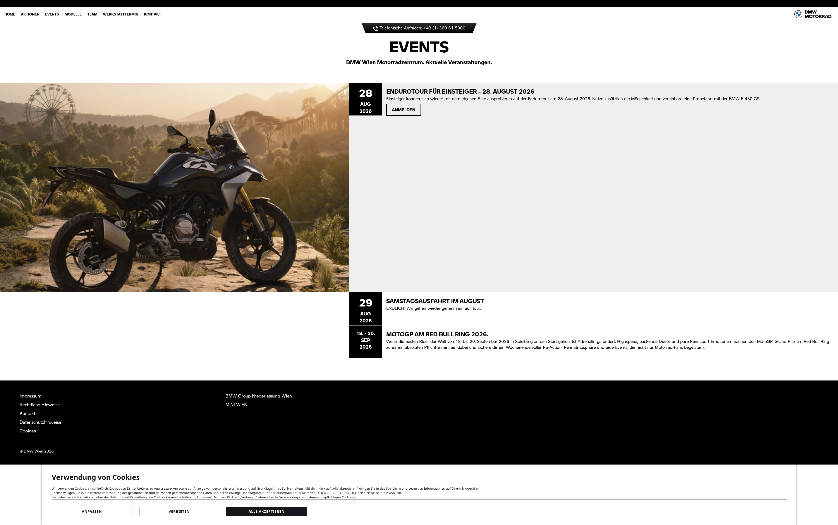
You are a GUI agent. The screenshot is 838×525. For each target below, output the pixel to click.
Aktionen (30, 14)
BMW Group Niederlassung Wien (258, 396)
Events (52, 14)
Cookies (28, 431)
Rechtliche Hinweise (40, 404)
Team (92, 14)
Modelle (73, 14)
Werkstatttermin (120, 14)
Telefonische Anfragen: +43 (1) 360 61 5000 (421, 28)
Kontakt (152, 14)
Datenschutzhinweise (40, 422)
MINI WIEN (236, 404)
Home (9, 14)
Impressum (30, 396)
